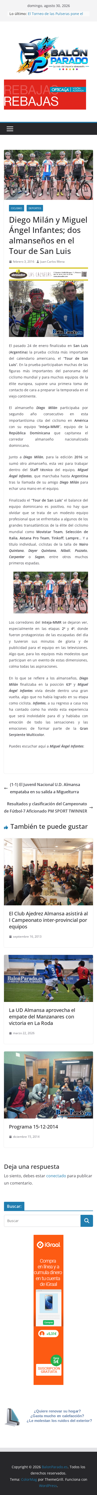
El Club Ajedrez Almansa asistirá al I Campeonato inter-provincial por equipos (48, 920)
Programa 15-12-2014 (33, 1126)
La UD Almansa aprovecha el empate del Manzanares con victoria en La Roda (42, 1016)
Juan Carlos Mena (52, 261)
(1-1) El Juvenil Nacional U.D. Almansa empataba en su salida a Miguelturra (45, 788)
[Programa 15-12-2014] (48, 1055)
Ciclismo (16, 208)
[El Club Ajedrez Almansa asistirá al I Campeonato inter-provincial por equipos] (48, 842)
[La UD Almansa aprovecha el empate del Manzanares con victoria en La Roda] (48, 958)
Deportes (35, 208)
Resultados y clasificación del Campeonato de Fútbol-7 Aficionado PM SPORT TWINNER (45, 807)
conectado (56, 1176)
